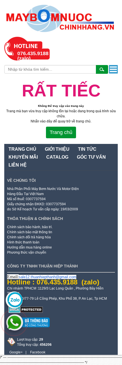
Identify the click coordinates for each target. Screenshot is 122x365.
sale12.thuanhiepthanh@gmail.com (47, 277)
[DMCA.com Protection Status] (26, 312)
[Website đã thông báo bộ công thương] (28, 329)
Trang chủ (61, 132)
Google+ (16, 352)
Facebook (37, 352)
